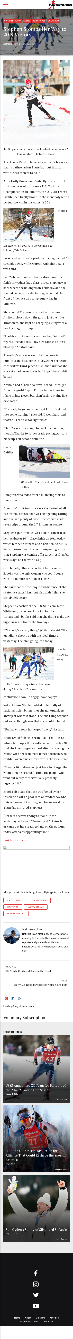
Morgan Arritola (16, 914)
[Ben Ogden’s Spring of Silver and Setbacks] (36, 1208)
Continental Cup (12, 21)
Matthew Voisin (61, 1169)
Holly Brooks (40, 900)
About (28, 1318)
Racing (26, 21)
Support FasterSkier (29, 1321)
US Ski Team (53, 21)
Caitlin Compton (15, 900)
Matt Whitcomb (36, 907)
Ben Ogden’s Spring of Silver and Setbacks (36, 1229)
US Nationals (39, 21)
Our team (40, 1318)
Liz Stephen (13, 907)
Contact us (48, 1321)
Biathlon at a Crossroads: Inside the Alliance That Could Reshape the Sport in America (36, 1155)
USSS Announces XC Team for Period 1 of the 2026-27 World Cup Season (36, 1087)
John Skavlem (62, 1239)
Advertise (54, 1318)
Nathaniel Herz (10, 44)
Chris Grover (62, 1100)
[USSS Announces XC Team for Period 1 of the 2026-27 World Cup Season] (36, 1069)
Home (17, 1318)
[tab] (7, 999)
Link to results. (13, 840)
